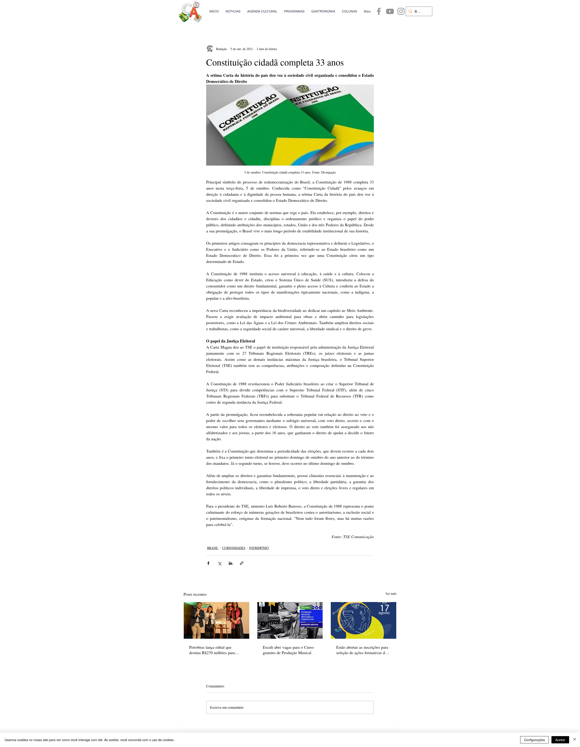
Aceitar (560, 739)
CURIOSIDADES (233, 548)
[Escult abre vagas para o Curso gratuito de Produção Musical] (290, 620)
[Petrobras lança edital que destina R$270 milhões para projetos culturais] (216, 620)
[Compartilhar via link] (241, 563)
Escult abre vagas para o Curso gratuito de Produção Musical (288, 649)
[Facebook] (379, 11)
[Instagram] (401, 11)
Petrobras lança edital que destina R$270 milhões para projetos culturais (212, 649)
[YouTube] (390, 11)
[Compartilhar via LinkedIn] (230, 563)
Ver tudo (390, 593)
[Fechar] (574, 739)
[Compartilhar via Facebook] (208, 563)
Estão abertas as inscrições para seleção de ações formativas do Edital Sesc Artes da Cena (362, 649)
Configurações (534, 739)
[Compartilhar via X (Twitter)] (219, 563)
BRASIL (212, 548)
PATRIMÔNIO (259, 548)
